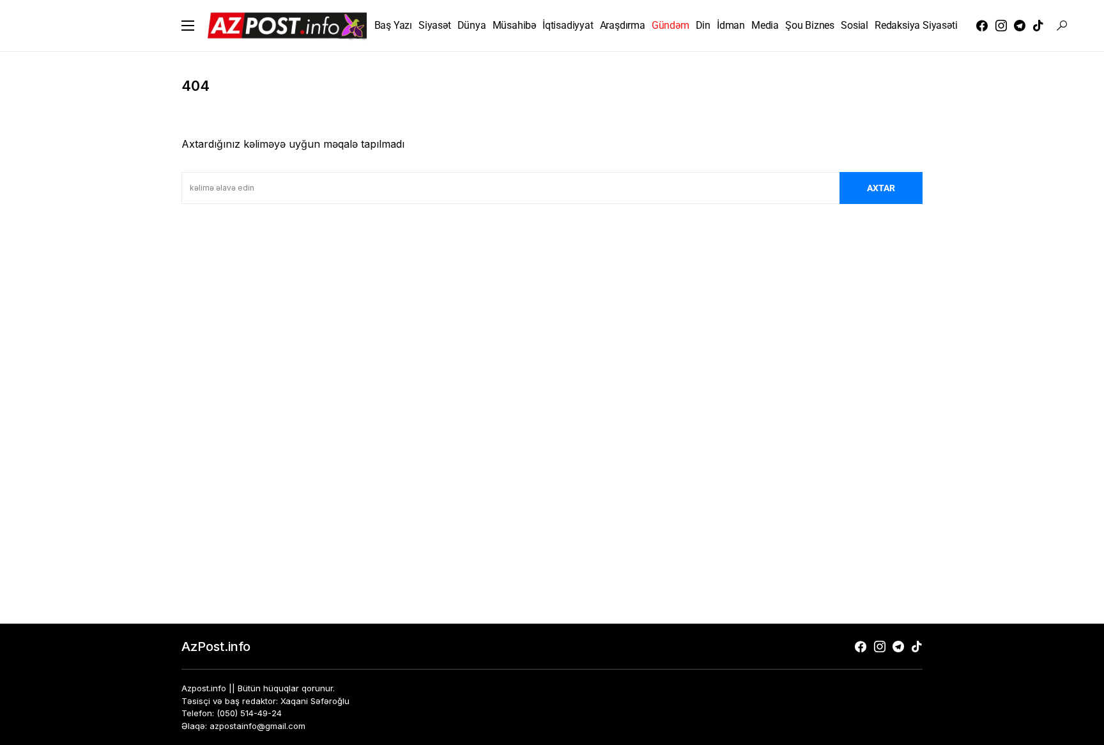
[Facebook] (982, 25)
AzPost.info (215, 646)
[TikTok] (1038, 25)
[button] (187, 25)
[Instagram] (1001, 25)
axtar (881, 188)
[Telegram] (1019, 25)
